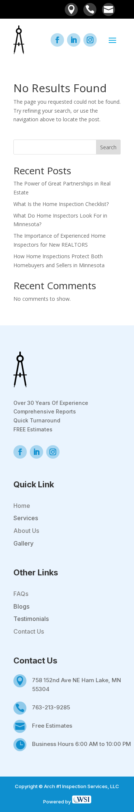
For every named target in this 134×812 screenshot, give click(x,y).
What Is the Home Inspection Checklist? (61, 203)
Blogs (21, 606)
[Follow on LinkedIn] (73, 40)
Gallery (23, 543)
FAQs (20, 593)
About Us (26, 530)
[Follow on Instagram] (90, 40)
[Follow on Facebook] (57, 40)
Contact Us (28, 631)
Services (25, 518)
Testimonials (31, 618)
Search (108, 147)
